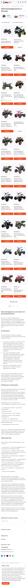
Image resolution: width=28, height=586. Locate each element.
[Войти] (23, 2)
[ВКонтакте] (2, 556)
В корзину (7, 47)
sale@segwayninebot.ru (6, 549)
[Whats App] (13, 556)
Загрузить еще (13, 301)
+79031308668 (4, 547)
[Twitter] (7, 556)
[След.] (17, 306)
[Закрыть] (25, 565)
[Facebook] (4, 556)
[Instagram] (10, 556)
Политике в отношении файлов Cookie (11, 580)
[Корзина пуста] (25, 2)
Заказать (20, 47)
